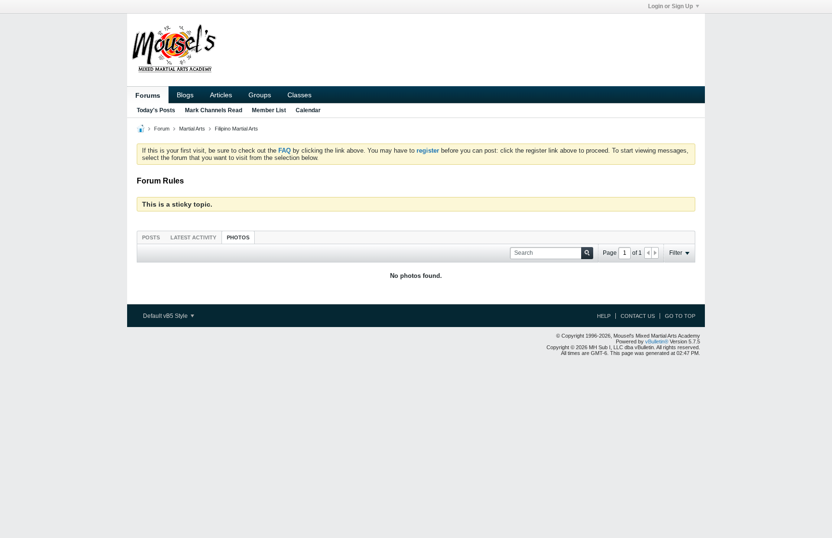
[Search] (587, 253)
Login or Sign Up (670, 6)
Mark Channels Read (213, 110)
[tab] (151, 237)
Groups (259, 95)
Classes (299, 95)
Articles (221, 95)
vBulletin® (656, 341)
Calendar (308, 110)
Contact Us (638, 316)
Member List (269, 110)
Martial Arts (192, 128)
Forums (147, 95)
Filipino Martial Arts (236, 128)
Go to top (680, 316)
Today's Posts (156, 110)
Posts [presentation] (151, 237)
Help (604, 316)
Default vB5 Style (166, 316)
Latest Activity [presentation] (193, 237)
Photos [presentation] (238, 237)
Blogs (185, 95)
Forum (161, 128)
